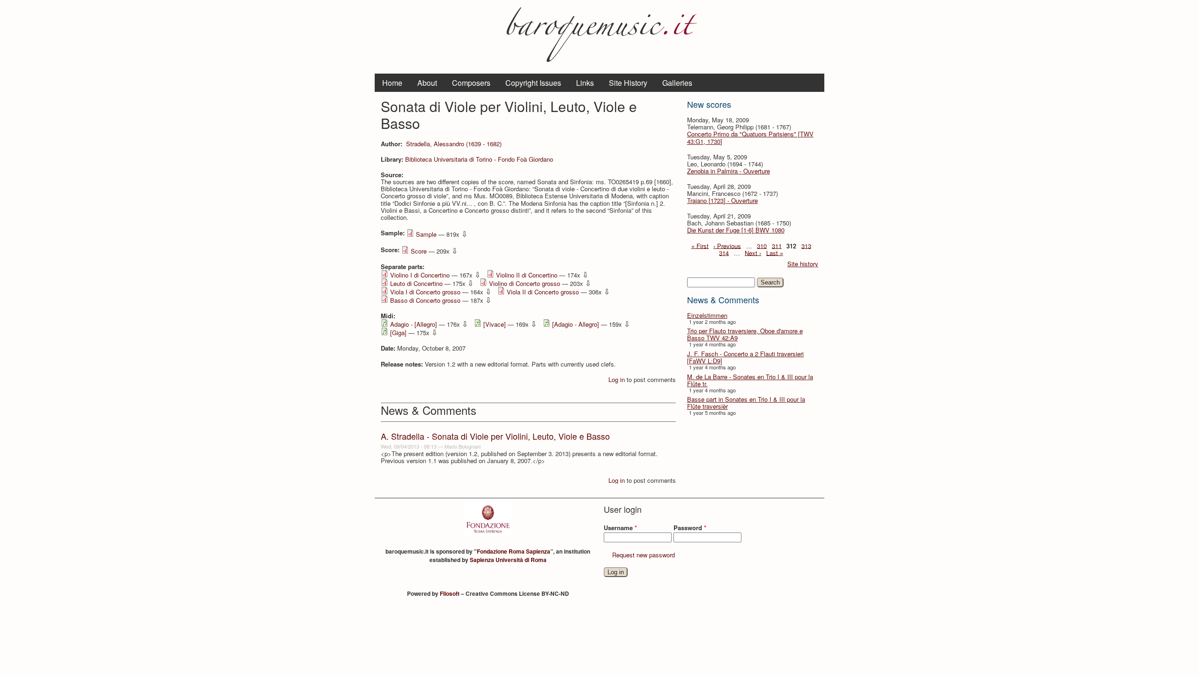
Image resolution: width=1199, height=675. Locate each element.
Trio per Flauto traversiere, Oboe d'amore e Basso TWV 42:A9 (745, 334)
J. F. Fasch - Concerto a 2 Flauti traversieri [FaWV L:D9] (745, 357)
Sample (426, 234)
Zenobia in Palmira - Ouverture (728, 170)
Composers (471, 82)
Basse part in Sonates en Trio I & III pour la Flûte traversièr (746, 403)
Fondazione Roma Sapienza (513, 551)
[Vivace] (494, 324)
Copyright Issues (533, 82)
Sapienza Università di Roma (508, 559)
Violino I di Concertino (420, 274)
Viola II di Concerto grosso (543, 291)
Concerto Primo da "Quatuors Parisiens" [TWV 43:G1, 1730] (750, 137)
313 (806, 245)
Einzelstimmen (707, 315)
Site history (802, 263)
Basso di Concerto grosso (425, 300)
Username (620, 527)
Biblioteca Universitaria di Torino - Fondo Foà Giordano (479, 159)
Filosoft (449, 593)
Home (392, 82)
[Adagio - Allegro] (575, 324)
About (427, 82)
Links (585, 82)
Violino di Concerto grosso (524, 283)
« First (700, 245)
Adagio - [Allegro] (413, 324)
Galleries (677, 82)
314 (724, 252)
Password (690, 527)
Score (419, 251)
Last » (774, 252)
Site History (628, 82)
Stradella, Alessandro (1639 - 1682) (454, 143)
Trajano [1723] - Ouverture (722, 200)
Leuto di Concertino (416, 283)
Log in (616, 379)
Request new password (643, 554)
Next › (753, 252)
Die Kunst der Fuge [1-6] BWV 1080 (736, 229)
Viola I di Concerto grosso (425, 291)
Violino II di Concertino (526, 274)
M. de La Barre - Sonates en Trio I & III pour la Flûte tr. (750, 380)
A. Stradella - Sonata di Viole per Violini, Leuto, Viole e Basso (495, 436)
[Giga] (398, 332)
